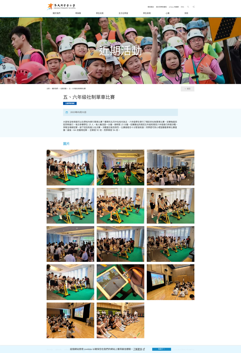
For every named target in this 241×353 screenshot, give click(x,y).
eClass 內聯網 (174, 7)
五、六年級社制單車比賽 (77, 88)
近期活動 (64, 88)
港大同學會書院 (161, 7)
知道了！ (161, 349)
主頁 (48, 88)
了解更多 (137, 349)
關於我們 (55, 88)
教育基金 (151, 7)
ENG (182, 7)
